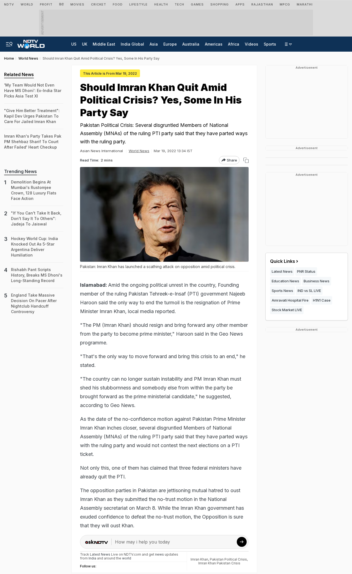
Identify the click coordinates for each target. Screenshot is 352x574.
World (27, 4)
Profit (46, 4)
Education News (285, 281)
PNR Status (306, 271)
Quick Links (282, 261)
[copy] (246, 160)
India (93, 558)
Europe (170, 44)
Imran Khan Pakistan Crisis (219, 563)
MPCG (285, 4)
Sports (270, 44)
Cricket (98, 4)
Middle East (104, 44)
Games (197, 4)
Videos (251, 44)
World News (139, 151)
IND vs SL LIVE (309, 290)
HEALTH (161, 4)
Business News (316, 281)
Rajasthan (262, 4)
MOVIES (77, 4)
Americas (213, 44)
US (73, 44)
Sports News (282, 290)
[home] (31, 43)
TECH (179, 4)
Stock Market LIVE (287, 310)
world (126, 558)
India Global (132, 44)
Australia (190, 44)
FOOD (118, 4)
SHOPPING (219, 4)
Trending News (20, 171)
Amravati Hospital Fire (290, 300)
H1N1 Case (322, 300)
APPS (240, 4)
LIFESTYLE (138, 4)
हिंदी (61, 4)
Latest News (282, 271)
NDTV (9, 4)
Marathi (305, 4)
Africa (233, 44)
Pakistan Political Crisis (228, 559)
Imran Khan (199, 559)
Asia (154, 44)
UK (84, 44)
